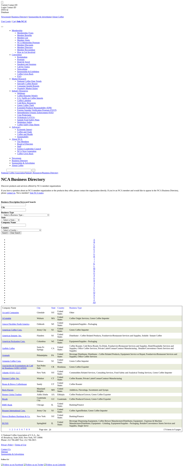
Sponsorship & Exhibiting (28, 71)
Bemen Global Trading (12, 394)
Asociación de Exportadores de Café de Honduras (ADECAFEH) (17, 367)
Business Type (75, 308)
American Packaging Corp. (13, 341)
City (3, 207)
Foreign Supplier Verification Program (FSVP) (37, 110)
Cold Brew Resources (26, 103)
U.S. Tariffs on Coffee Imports (30, 98)
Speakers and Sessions (26, 64)
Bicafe (5, 399)
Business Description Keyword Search (18, 202)
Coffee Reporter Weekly (27, 96)
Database (5, 12)
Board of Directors (25, 144)
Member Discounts (25, 45)
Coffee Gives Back (25, 74)
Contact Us (6, 449)
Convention (17, 55)
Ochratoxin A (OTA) (26, 117)
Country (60, 308)
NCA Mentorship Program (28, 42)
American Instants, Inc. (12, 335)
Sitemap (4, 452)
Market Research (19, 79)
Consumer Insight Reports (28, 86)
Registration (22, 57)
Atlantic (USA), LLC (11, 373)
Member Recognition (26, 50)
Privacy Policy (7, 445)
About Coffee (58, 17)
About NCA (17, 139)
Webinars (21, 93)
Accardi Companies (10, 312)
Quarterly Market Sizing (27, 88)
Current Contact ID (9, 5)
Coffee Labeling (24, 100)
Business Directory (19, 17)
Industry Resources (20, 91)
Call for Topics (23, 67)
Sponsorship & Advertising (39, 17)
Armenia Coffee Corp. (11, 361)
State (53, 308)
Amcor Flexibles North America (15, 324)
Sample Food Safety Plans (28, 120)
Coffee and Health (25, 134)
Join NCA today (37, 193)
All (94, 302)
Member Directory (25, 47)
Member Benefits (24, 35)
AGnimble (6, 318)
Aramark (6, 355)
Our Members (23, 141)
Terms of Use (20, 445)
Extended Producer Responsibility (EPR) (34, 108)
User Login (6, 21)
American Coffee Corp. (12, 330)
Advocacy (16, 127)
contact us (11, 193)
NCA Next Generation (26, 151)
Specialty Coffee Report (27, 83)
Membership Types (25, 33)
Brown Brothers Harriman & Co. (16, 416)
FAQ (19, 76)
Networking (22, 69)
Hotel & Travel (23, 62)
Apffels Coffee (8, 348)
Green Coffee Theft (25, 105)
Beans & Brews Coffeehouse (14, 384)
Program (20, 59)
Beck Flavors (7, 390)
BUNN (5, 423)
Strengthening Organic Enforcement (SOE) (35, 112)
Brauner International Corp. (13, 410)
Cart (14, 21)
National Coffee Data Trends (29, 81)
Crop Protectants (24, 115)
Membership (17, 30)
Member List (22, 38)
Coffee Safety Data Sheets (28, 125)
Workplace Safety (24, 122)
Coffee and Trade (24, 132)
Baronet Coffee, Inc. (10, 378)
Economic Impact (24, 129)
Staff (19, 146)
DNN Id (4, 10)
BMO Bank (7, 405)
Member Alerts (23, 40)
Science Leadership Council (29, 149)
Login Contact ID (8, 7)
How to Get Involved (26, 52)
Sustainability (23, 137)
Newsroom (5, 17)
